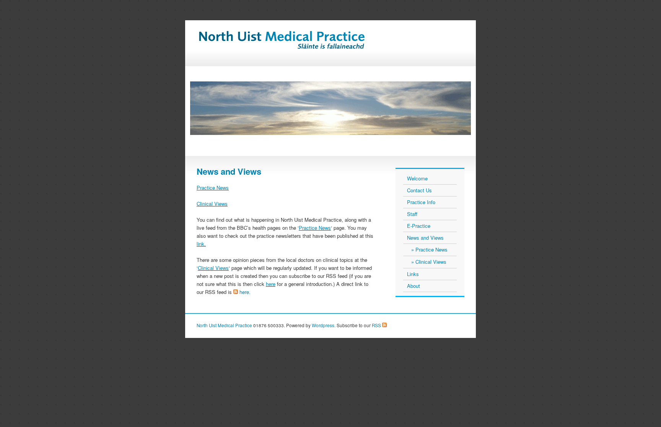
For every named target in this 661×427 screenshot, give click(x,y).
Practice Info (421, 202)
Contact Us (419, 190)
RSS (376, 325)
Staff (412, 214)
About (413, 285)
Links (413, 274)
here (270, 283)
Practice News (213, 187)
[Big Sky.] (330, 108)
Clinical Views (212, 203)
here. (245, 291)
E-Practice (418, 225)
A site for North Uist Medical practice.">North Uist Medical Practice (300, 44)
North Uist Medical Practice (224, 325)
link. (201, 243)
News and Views (425, 237)
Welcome (417, 178)
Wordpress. (323, 325)
